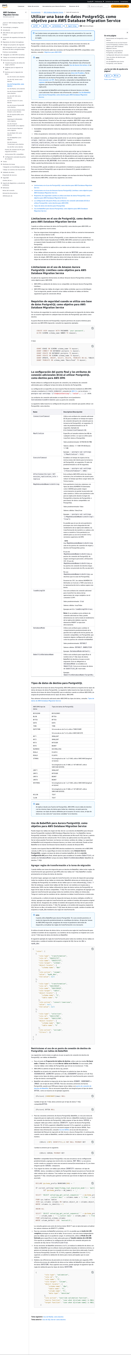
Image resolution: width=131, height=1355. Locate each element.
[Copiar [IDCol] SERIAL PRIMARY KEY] (92, 1153)
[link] (72, 12)
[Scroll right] (80, 6)
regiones (42, 82)
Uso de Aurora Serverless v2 (79, 65)
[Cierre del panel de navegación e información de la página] (127, 32)
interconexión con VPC (46, 80)
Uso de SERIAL (64, 1130)
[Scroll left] (16, 6)
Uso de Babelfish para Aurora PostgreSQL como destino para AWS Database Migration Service (64, 94)
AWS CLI (74, 391)
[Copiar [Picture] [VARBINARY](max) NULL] (92, 1096)
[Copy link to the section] (29, 219)
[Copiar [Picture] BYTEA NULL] (92, 1109)
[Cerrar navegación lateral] (26, 12)
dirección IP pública (77, 73)
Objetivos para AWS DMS (53, 52)
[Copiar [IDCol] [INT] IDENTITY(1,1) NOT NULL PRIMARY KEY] (92, 1142)
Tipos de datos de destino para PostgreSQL (49, 206)
